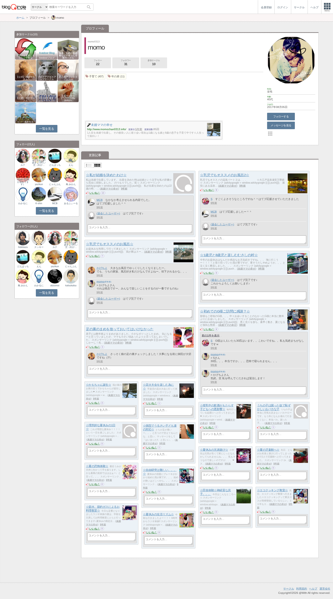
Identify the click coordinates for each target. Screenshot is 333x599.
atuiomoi (54, 285)
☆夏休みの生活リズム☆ (158, 514)
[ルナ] (23, 155)
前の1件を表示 (210, 335)
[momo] (91, 283)
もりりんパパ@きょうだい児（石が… (39, 162)
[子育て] (95, 76)
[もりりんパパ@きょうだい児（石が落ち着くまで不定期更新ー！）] (38, 155)
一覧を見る (46, 128)
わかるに (23, 203)
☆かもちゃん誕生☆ (98, 384)
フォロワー (126, 62)
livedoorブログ (47, 58)
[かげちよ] (91, 270)
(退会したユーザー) (108, 213)
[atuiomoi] (54, 276)
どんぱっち (55, 165)
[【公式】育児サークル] (25, 91)
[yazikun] (38, 175)
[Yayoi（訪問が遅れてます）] (23, 175)
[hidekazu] (23, 237)
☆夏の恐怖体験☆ (97, 466)
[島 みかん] (70, 175)
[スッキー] (38, 237)
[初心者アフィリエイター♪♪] (68, 69)
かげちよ (102, 268)
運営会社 (325, 588)
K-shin (38, 203)
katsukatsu (71, 285)
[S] (205, 201)
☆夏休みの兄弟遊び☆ (214, 449)
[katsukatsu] (70, 276)
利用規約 (301, 588)
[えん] (70, 155)
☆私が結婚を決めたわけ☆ (106, 175)
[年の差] (116, 76)
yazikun (39, 184)
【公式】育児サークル (25, 99)
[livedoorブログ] (47, 48)
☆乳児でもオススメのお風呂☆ (109, 244)
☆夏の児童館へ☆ (268, 449)
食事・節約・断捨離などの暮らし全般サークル (68, 55)
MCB (100, 199)
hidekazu (23, 247)
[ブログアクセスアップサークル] (47, 69)
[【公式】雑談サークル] (25, 69)
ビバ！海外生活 (25, 122)
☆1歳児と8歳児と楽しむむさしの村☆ (229, 255)
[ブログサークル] (14, 7)
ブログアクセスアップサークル (47, 78)
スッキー (39, 247)
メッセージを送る (281, 125)
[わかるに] (23, 194)
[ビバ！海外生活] (25, 112)
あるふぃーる (71, 203)
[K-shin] (38, 194)
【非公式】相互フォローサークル (47, 99)
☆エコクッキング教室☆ (272, 490)
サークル (288, 588)
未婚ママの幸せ (109, 188)
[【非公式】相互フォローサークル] (47, 91)
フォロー (98, 62)
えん (71, 165)
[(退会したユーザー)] (91, 215)
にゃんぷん (55, 184)
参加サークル (154, 62)
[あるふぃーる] (70, 194)
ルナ (23, 165)
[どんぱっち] (54, 155)
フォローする (281, 116)
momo (100, 281)
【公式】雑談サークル (25, 78)
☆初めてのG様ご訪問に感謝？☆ (225, 311)
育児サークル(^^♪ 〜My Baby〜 (68, 98)
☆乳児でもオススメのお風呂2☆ (224, 175)
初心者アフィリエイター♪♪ (68, 78)
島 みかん (71, 184)
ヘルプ (313, 588)
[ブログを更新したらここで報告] (25, 48)
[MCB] (91, 202)
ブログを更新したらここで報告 (25, 56)
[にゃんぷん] (54, 175)
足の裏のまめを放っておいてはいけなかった (119, 329)
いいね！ (94, 192)
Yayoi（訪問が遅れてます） (23, 182)
